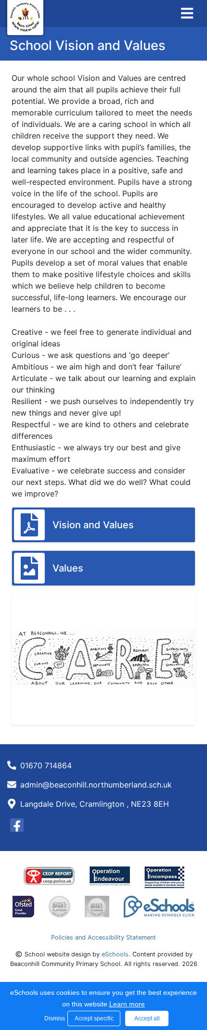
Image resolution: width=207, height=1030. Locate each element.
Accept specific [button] (94, 1018)
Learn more (127, 1004)
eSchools (115, 954)
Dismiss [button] (53, 1018)
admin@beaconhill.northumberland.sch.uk (96, 784)
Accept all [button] (147, 1018)
